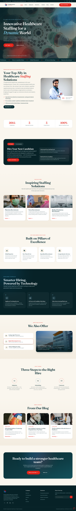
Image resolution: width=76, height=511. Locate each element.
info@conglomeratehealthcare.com (20, 1)
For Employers (28, 495)
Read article (7, 436)
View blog (54, 436)
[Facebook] (65, 1)
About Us (27, 493)
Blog (47, 4)
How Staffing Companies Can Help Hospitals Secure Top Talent (36, 429)
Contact (52, 4)
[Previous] (67, 55)
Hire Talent (7, 45)
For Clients (11, 144)
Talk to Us (45, 472)
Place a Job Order (64, 4)
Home (21, 4)
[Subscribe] (71, 497)
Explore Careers (20, 45)
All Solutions (42, 499)
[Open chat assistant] (73, 508)
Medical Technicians (44, 497)
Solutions (37, 4)
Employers (31, 4)
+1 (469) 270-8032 (8, 1)
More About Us (8, 106)
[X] (71, 1)
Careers (43, 4)
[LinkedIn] (69, 1)
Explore (6, 218)
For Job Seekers (19, 144)
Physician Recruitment (44, 493)
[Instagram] (67, 1)
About (26, 4)
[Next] (71, 55)
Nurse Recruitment (44, 495)
